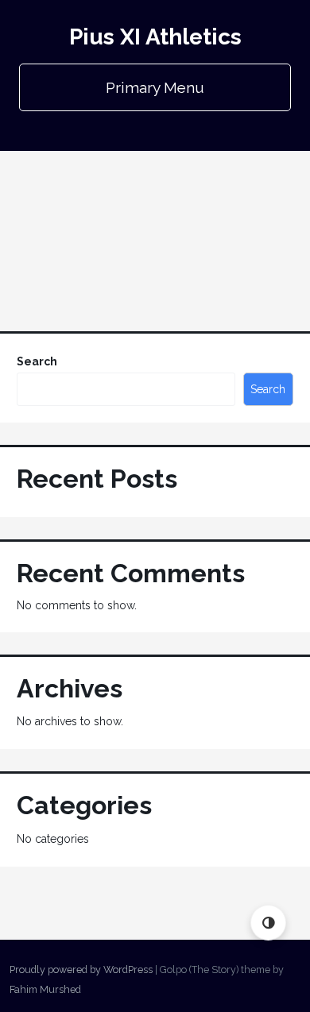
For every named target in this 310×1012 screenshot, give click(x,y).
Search (37, 361)
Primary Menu (155, 87)
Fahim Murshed (45, 989)
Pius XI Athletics (155, 37)
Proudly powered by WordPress (81, 969)
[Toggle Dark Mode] (268, 923)
